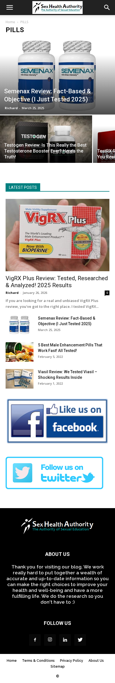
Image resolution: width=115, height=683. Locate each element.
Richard (11, 108)
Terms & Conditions (38, 661)
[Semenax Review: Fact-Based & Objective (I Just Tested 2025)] (57, 76)
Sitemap (58, 666)
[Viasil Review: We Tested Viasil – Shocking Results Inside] (19, 379)
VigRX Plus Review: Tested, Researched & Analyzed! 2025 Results (57, 282)
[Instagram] (50, 640)
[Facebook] (34, 640)
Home (10, 22)
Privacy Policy (71, 661)
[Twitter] (80, 640)
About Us (96, 661)
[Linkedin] (65, 640)
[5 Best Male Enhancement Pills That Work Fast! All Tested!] (19, 352)
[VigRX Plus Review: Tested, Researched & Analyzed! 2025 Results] (57, 235)
